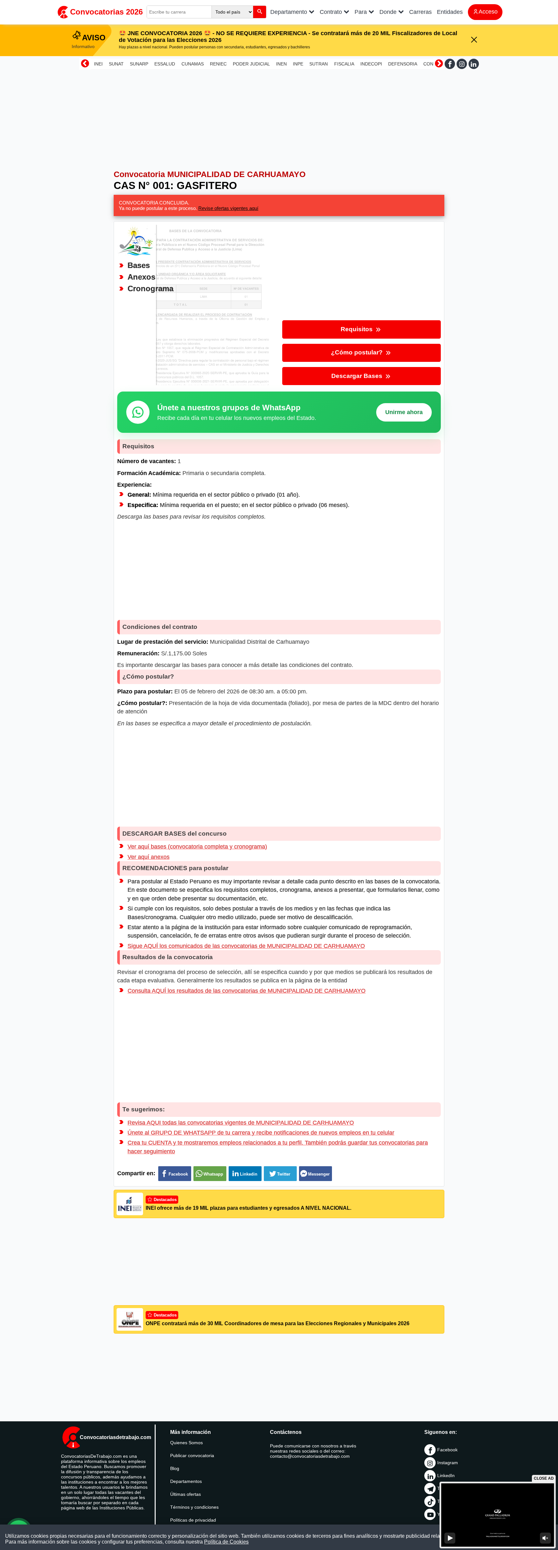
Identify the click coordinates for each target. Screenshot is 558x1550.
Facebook (447, 1449)
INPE (298, 63)
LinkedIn (446, 1475)
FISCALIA (344, 63)
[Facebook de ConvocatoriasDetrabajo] (450, 64)
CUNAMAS (192, 63)
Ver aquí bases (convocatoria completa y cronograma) (197, 846)
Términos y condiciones (194, 1507)
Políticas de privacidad (193, 1520)
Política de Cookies (226, 1542)
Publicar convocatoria (192, 1455)
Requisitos (357, 329)
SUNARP (139, 63)
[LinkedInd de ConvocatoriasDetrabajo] (474, 64)
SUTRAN (318, 63)
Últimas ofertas (185, 1494)
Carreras (420, 12)
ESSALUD (164, 63)
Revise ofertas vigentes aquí (228, 208)
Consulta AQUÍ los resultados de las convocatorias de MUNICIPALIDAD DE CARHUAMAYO (247, 991)
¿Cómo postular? (357, 352)
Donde (388, 12)
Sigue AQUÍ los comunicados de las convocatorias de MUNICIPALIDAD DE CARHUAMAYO (246, 946)
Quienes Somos (186, 1442)
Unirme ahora (404, 412)
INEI (98, 63)
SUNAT (116, 63)
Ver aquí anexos (149, 857)
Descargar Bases (357, 376)
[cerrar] (474, 40)
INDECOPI (371, 63)
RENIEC (218, 63)
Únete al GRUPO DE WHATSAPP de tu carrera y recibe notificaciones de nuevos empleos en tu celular (261, 1132)
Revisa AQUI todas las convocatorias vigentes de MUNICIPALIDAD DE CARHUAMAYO (241, 1122)
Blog (174, 1468)
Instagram (447, 1462)
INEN (281, 63)
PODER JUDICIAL (251, 63)
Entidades (450, 12)
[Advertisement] (279, 117)
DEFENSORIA (402, 63)
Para (361, 12)
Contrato (332, 12)
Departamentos (186, 1481)
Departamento (289, 12)
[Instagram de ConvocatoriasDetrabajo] (462, 64)
